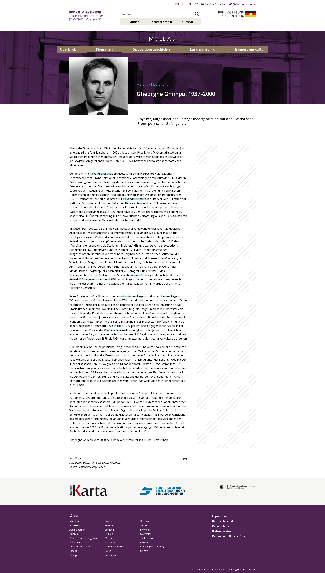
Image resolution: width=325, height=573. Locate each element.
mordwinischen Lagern (131, 296)
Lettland (109, 529)
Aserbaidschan (77, 529)
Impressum (219, 516)
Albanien (74, 521)
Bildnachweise (221, 531)
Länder (133, 22)
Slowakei (145, 529)
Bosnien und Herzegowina (83, 538)
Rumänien (110, 555)
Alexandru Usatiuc (101, 174)
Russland (145, 521)
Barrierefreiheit (222, 521)
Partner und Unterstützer (229, 536)
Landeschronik (202, 49)
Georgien (74, 555)
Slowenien (145, 533)
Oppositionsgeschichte (151, 49)
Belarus (73, 533)
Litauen (109, 533)
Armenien (74, 525)
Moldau (142, 84)
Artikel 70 (137, 275)
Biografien (104, 49)
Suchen (197, 14)
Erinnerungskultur (249, 49)
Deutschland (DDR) (80, 546)
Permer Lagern (170, 296)
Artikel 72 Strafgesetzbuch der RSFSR (92, 279)
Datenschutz (220, 526)
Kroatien (109, 525)
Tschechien (146, 538)
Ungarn (144, 550)
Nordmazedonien (114, 546)
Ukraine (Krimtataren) (152, 546)
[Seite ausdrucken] (185, 458)
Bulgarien (74, 542)
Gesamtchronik (160, 22)
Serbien (144, 525)
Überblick (68, 49)
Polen (108, 550)
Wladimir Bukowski (116, 330)
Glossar (187, 22)
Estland (73, 550)
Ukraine (144, 542)
